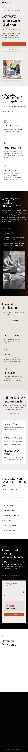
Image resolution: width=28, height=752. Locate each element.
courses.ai (6, 2)
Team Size (6, 592)
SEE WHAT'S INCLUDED (14, 49)
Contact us (19, 620)
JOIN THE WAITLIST (14, 44)
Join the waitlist (14, 614)
